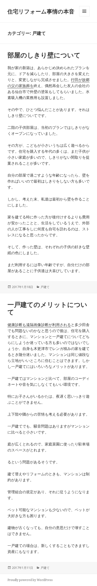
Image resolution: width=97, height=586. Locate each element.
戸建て (45, 287)
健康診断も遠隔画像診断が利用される (39, 324)
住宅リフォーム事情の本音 (40, 11)
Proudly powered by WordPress (30, 580)
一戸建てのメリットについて (47, 308)
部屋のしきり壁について (44, 54)
